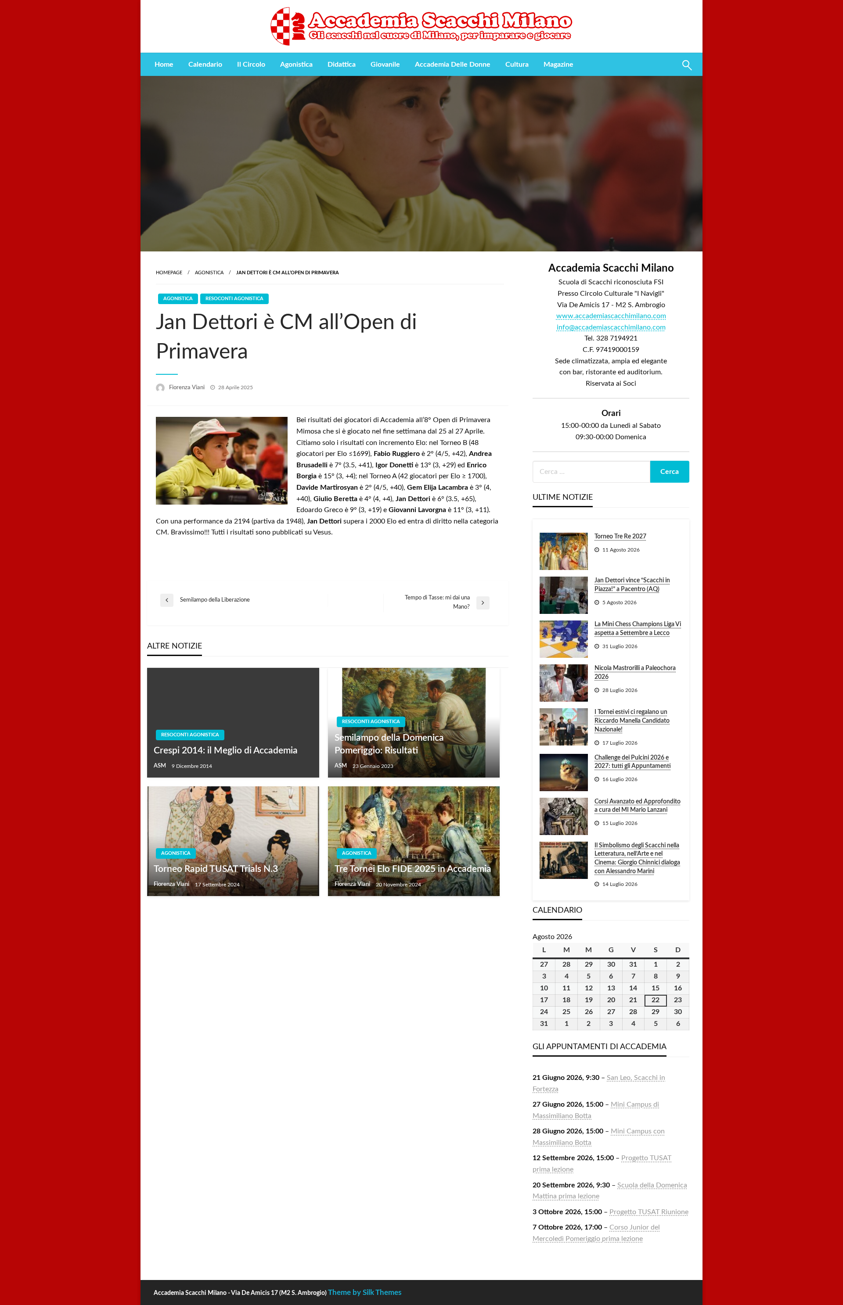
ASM (160, 766)
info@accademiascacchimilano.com (611, 327)
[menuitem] (164, 64)
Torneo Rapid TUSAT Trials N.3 (216, 869)
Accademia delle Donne (452, 64)
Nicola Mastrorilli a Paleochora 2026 (635, 672)
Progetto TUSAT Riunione (648, 1211)
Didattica (342, 64)
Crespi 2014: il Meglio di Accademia (226, 750)
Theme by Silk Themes (364, 1292)
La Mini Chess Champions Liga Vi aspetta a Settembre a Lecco (637, 628)
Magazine (558, 64)
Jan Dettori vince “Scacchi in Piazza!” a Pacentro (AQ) (632, 584)
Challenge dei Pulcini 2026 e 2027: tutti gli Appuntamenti (632, 762)
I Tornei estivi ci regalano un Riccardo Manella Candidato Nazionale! (632, 720)
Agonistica (296, 64)
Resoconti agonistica (234, 298)
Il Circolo (251, 64)
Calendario (205, 64)
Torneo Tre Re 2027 (620, 537)
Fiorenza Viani (187, 388)
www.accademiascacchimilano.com (611, 315)
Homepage (169, 272)
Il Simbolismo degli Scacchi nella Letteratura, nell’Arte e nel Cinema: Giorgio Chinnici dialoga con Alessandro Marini (637, 859)
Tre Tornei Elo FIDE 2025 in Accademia (413, 869)
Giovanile (385, 64)
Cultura (517, 64)
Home (164, 64)
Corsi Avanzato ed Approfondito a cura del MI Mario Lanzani (637, 806)
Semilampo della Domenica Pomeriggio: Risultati (389, 744)
